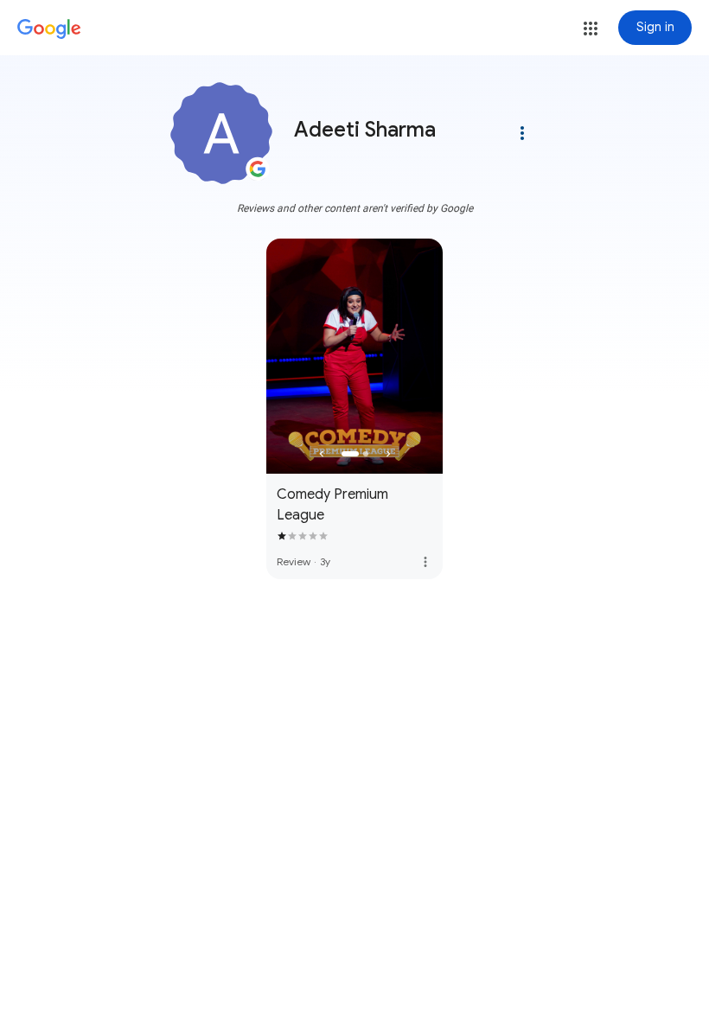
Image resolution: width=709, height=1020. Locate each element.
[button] (590, 28)
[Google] (49, 29)
